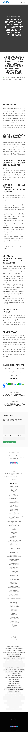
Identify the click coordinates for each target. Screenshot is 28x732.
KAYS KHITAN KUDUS (14, 506)
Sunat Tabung (14, 621)
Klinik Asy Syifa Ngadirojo (14, 656)
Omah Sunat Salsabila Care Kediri (16, 669)
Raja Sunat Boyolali (14, 544)
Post (14, 538)
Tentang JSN (14, 719)
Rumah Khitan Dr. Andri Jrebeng (14, 548)
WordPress (14, 628)
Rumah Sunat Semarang (14, 591)
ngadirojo (14, 529)
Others (14, 533)
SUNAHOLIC (19, 695)
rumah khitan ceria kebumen (14, 547)
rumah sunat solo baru (14, 597)
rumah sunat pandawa (14, 583)
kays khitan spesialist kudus (14, 507)
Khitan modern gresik (14, 514)
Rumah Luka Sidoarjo (14, 679)
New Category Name (14, 526)
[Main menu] (24, 2)
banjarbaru (14, 491)
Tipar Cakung (14, 625)
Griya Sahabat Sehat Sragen (14, 502)
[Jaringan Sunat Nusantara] (6, 2)
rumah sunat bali (14, 560)
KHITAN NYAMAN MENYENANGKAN (14, 654)
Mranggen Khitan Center (14, 525)
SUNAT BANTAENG (7, 697)
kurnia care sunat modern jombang (14, 521)
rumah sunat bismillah (14, 567)
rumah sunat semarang (14, 691)
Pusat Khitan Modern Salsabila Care (14, 671)
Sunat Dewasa (14, 610)
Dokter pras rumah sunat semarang (14, 648)
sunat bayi (14, 697)
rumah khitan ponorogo (14, 552)
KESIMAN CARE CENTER (10, 650)
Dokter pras (18, 646)
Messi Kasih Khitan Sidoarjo (14, 524)
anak (12, 646)
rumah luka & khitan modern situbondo (14, 557)
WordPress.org (14, 639)
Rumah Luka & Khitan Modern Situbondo (14, 677)
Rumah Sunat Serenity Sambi (14, 592)
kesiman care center (14, 509)
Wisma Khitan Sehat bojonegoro (14, 708)
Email (11, 435)
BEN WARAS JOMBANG (14, 493)
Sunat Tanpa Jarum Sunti (14, 622)
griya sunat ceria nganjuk (14, 503)
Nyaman (5, 669)
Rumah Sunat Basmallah (14, 564)
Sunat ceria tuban (14, 609)
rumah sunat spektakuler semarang (14, 598)
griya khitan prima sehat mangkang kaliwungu (14, 499)
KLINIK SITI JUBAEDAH (14, 365)
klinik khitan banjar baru (14, 517)
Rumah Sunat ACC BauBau (14, 559)
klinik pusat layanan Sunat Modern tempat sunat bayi (14, 665)
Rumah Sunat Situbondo (14, 595)
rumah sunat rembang (14, 588)
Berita (14, 494)
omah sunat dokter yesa (14, 530)
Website (19, 435)
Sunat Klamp (14, 613)
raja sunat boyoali (14, 543)
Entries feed (14, 636)
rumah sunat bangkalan (14, 561)
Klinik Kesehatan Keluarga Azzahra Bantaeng (14, 516)
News (14, 528)
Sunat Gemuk (14, 611)
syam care (14, 624)
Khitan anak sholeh (14, 510)
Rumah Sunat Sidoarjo (11, 695)
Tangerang (22, 110)
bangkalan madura (14, 490)
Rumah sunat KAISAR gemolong (14, 687)
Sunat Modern (14, 614)
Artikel (14, 487)
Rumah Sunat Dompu (14, 571)
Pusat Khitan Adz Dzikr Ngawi (14, 541)
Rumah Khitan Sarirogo (14, 553)
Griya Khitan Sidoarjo (14, 501)
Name (4, 435)
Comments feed (14, 637)
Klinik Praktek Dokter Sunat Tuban (14, 662)
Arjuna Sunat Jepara (14, 486)
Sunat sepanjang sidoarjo (14, 618)
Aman (8, 646)
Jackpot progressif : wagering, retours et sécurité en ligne (14, 469)
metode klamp (19, 667)
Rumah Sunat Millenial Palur (14, 579)
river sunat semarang (14, 545)
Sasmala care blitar (14, 603)
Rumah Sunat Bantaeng (14, 563)
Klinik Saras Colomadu (14, 518)
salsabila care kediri (14, 602)
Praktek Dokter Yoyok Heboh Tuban (14, 540)
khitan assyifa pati (14, 512)
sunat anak (14, 607)
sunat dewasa (21, 697)
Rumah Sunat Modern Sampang (14, 580)
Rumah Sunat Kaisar (14, 575)
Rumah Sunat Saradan (14, 590)
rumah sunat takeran (14, 599)
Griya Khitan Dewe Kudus (14, 498)
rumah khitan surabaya (14, 555)
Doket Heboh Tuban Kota (14, 495)
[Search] (21, 2)
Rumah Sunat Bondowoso (14, 570)
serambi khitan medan (14, 605)
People (14, 534)
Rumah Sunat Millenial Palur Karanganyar (14, 689)
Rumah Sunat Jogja (14, 574)
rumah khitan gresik (14, 549)
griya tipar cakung (14, 505)
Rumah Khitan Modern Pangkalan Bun (14, 551)
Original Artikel (14, 532)
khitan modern (21, 652)
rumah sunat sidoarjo (14, 594)
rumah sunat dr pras (14, 572)
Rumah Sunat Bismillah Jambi (14, 685)
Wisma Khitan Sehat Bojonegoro (14, 626)
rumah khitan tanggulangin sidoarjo (14, 556)
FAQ (14, 718)
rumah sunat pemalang (14, 586)
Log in (14, 635)
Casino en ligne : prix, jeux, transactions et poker (14, 473)
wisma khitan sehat (14, 706)
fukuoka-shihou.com (14, 497)
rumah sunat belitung (14, 565)
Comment (4, 423)
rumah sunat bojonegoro (14, 568)
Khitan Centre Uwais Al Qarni (14, 513)
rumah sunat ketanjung (14, 576)
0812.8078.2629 (14, 378)
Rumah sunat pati (14, 584)
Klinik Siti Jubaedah (14, 520)
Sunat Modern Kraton (14, 617)
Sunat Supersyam (14, 619)
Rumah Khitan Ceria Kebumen (14, 673)
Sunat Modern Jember (14, 615)
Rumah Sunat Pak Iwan (14, 582)
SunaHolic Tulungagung (14, 606)
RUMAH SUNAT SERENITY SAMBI (14, 693)
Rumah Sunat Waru (14, 601)
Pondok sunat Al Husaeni (14, 537)
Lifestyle (14, 522)
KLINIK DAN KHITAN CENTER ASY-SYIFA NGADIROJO (14, 658)
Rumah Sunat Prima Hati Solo (14, 587)
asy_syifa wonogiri (14, 489)
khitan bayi (19, 650)
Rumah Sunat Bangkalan (14, 681)
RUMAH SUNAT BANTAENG (14, 683)
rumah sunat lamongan (14, 578)
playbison (14, 536)
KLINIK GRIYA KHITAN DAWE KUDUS (14, 660)
